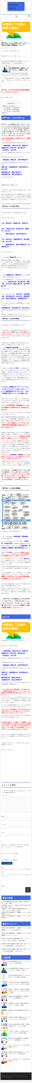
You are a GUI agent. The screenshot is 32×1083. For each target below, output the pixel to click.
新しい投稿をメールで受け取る (9, 860)
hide (13, 103)
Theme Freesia (17, 1075)
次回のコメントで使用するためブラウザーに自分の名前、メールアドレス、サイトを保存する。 (15, 846)
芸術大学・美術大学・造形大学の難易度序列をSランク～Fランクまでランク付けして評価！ (19, 991)
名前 (3, 816)
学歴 (2, 40)
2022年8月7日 (5, 48)
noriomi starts (13, 6)
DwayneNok (21, 940)
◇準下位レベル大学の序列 (11, 107)
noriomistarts (15, 930)
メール (3, 824)
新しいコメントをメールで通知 (9, 853)
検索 (2, 886)
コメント (4, 795)
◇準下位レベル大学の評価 (11, 109)
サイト (3, 832)
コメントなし (14, 48)
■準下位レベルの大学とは (9, 106)
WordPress (23, 1075)
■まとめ (4, 112)
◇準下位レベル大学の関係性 (12, 111)
